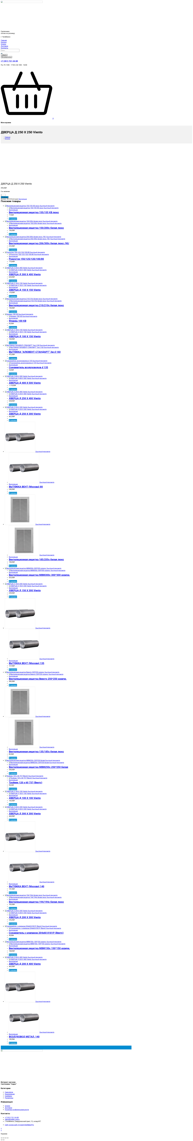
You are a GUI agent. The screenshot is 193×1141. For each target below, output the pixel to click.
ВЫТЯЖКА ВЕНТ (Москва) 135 (26, 663)
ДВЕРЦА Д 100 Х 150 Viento (25, 336)
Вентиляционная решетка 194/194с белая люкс (36, 901)
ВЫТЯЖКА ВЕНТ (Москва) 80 (26, 486)
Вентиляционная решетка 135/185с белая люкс (36, 751)
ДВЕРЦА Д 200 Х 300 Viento (25, 917)
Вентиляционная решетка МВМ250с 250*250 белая (38, 767)
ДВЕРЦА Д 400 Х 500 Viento (25, 382)
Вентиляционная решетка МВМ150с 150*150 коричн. (39, 948)
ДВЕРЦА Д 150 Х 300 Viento (25, 590)
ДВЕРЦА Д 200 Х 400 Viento (25, 963)
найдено (4, 55)
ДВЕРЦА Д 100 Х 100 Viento (25, 798)
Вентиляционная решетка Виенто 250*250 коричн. (38, 678)
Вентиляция (23, 199)
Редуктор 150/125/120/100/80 (26, 259)
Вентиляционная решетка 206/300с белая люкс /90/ (39, 243)
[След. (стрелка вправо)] (3, 1139)
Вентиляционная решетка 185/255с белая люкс (36, 559)
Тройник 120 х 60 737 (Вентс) (25, 782)
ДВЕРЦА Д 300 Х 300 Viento (25, 813)
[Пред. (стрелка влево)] (1, 1139)
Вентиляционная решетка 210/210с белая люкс (36, 305)
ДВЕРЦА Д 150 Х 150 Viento (25, 289)
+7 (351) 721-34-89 (9, 61)
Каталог (7, 139)
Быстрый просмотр (46, 206)
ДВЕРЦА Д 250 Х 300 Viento (25, 413)
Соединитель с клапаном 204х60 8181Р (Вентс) (36, 932)
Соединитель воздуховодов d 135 (28, 367)
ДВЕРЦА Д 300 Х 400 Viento (25, 274)
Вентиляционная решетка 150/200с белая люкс (36, 227)
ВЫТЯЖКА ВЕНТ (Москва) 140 (26, 886)
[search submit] (1, 53)
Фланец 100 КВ (17, 320)
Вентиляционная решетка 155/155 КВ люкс (34, 212)
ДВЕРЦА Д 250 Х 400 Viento (25, 398)
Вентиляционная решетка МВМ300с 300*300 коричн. (39, 575)
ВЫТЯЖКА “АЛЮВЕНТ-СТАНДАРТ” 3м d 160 (35, 352)
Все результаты (6, 57)
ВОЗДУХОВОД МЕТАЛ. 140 (24, 1036)
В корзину (5, 197)
